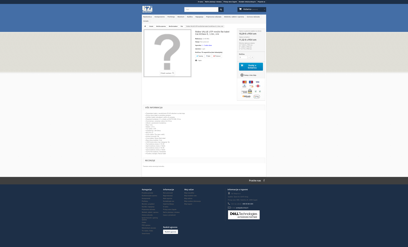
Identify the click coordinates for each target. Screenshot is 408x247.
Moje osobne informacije (192, 201)
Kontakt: (247, 2)
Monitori (181, 17)
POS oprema (146, 225)
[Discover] (251, 86)
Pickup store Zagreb (230, 2)
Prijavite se (261, 2)
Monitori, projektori (148, 204)
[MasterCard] (244, 82)
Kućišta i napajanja (148, 207)
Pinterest (218, 56)
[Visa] (257, 82)
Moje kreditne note (190, 195)
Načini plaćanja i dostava (213, 2)
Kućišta (190, 17)
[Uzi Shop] (161, 9)
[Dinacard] (258, 86)
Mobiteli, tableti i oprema (234, 17)
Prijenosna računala (213, 17)
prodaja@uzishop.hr (242, 208)
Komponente (160, 17)
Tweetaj (200, 56)
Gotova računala (253, 17)
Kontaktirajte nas (168, 201)
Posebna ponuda (147, 193)
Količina (241, 54)
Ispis (200, 60)
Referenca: (198, 39)
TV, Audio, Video (147, 231)
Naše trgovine (167, 198)
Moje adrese (188, 198)
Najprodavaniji (168, 195)
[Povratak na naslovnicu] (145, 26)
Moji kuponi (188, 204)
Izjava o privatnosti (169, 215)
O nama (200, 2)
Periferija (171, 17)
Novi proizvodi (168, 193)
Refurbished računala (149, 228)
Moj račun (189, 189)
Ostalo (146, 21)
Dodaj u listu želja (250, 75)
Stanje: (197, 42)
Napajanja (199, 17)
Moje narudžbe (189, 193)
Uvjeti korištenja (168, 204)
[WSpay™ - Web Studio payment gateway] (246, 91)
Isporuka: (198, 45)
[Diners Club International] (244, 86)
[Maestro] (251, 82)
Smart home (146, 233)
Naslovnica (147, 17)
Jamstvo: (198, 49)
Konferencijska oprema (149, 195)
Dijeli (208, 56)
